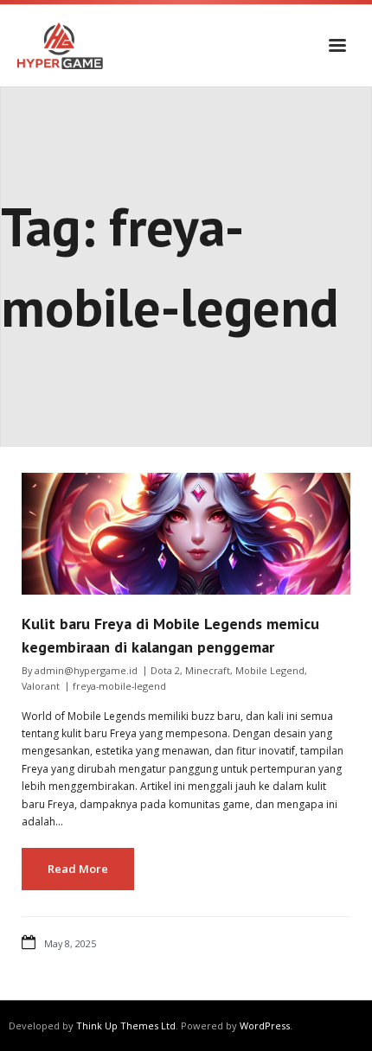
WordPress (265, 1025)
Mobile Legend (270, 670)
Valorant (41, 685)
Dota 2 (165, 670)
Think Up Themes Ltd (126, 1025)
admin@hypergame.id (86, 670)
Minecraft (207, 670)
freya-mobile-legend (119, 685)
